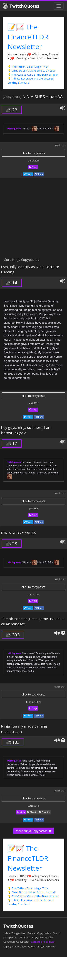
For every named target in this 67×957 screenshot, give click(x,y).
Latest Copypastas (14, 933)
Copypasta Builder (42, 937)
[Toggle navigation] (59, 6)
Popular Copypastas (39, 933)
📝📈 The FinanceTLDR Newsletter (28, 36)
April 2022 (33, 403)
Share (40, 174)
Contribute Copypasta (16, 941)
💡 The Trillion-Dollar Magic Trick (28, 66)
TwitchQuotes (24, 6)
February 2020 (33, 701)
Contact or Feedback (43, 941)
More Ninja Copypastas (32, 831)
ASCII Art (24, 937)
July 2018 (33, 508)
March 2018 (33, 160)
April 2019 (33, 805)
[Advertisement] (33, 220)
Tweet (29, 174)
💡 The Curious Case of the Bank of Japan (33, 74)
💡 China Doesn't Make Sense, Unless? (31, 70)
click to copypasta (33, 153)
